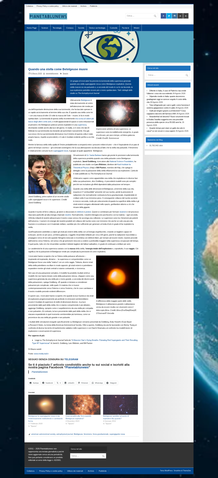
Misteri (136, 28)
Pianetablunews (77, 367)
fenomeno (88, 434)
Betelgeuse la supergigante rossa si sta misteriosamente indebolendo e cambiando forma (45, 418)
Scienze (44, 28)
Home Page (32, 28)
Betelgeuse (85, 100)
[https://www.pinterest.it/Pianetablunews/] (180, 16)
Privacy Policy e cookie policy (48, 6)
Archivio (83, 6)
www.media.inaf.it (41, 354)
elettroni (80, 212)
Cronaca (69, 28)
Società (81, 28)
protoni (88, 212)
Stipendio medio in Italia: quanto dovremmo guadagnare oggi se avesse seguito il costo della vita (166, 99)
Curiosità (113, 28)
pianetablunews (52, 73)
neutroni (122, 212)
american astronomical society (43, 434)
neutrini (68, 215)
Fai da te (125, 28)
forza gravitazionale (100, 434)
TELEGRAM (71, 359)
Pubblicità (93, 6)
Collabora (29, 6)
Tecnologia (57, 28)
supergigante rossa (117, 434)
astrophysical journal (64, 434)
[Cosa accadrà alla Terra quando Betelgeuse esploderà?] (83, 405)
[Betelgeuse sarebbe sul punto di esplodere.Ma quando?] (120, 405)
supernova (82, 125)
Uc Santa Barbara (94, 155)
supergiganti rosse (60, 151)
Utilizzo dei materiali (69, 6)
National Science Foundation (121, 161)
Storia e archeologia (97, 28)
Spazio (65, 73)
